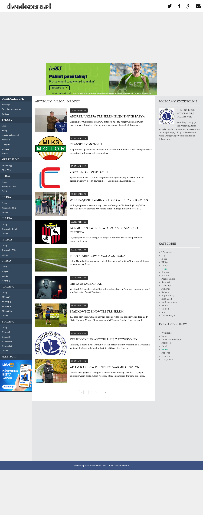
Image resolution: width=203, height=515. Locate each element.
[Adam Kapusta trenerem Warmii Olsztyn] (51, 371)
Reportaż (165, 352)
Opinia (164, 346)
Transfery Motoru (86, 144)
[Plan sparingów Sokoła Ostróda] (51, 260)
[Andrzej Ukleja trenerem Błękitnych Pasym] (51, 120)
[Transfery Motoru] (51, 148)
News (164, 336)
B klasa (8, 321)
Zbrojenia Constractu (89, 172)
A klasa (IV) (7, 311)
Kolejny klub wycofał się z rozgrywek (104, 339)
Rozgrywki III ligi (9, 229)
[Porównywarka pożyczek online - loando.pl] (16, 390)
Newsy (4, 130)
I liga (6, 176)
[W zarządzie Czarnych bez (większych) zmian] (51, 204)
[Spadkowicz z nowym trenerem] (51, 315)
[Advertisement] (101, 38)
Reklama (5, 114)
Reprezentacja (168, 295)
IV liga (7, 239)
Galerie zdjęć (7, 165)
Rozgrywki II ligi (9, 208)
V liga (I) (5, 271)
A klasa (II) (6, 301)
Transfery (166, 285)
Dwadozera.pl (13, 98)
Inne (163, 312)
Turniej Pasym (168, 315)
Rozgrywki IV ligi (9, 250)
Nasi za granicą (169, 302)
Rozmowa (166, 342)
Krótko (5, 153)
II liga (6, 197)
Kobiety (165, 292)
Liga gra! (5, 149)
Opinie (4, 126)
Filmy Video (7, 170)
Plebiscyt (9, 356)
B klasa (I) (6, 332)
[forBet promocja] (101, 94)
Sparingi (165, 282)
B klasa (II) (6, 337)
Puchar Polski (168, 279)
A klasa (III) (6, 306)
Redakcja (6, 104)
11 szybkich (7, 144)
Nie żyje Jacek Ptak (86, 283)
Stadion (165, 308)
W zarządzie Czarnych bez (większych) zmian (109, 200)
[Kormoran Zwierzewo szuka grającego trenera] (51, 232)
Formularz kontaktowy (11, 109)
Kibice (164, 305)
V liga (6, 260)
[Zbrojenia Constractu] (51, 176)
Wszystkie (166, 252)
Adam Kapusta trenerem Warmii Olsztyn (104, 367)
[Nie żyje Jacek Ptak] (51, 288)
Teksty (7, 119)
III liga (7, 218)
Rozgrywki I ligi (9, 186)
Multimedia (11, 159)
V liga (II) (6, 280)
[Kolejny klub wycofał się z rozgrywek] (51, 343)
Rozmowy (6, 140)
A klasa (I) (6, 297)
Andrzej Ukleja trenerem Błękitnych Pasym (107, 116)
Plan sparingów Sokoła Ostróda (97, 255)
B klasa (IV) (7, 346)
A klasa (8, 286)
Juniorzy (165, 289)
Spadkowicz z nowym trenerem (97, 311)
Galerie (5, 191)
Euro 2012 (166, 298)
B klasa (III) (7, 341)
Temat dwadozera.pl (10, 135)
